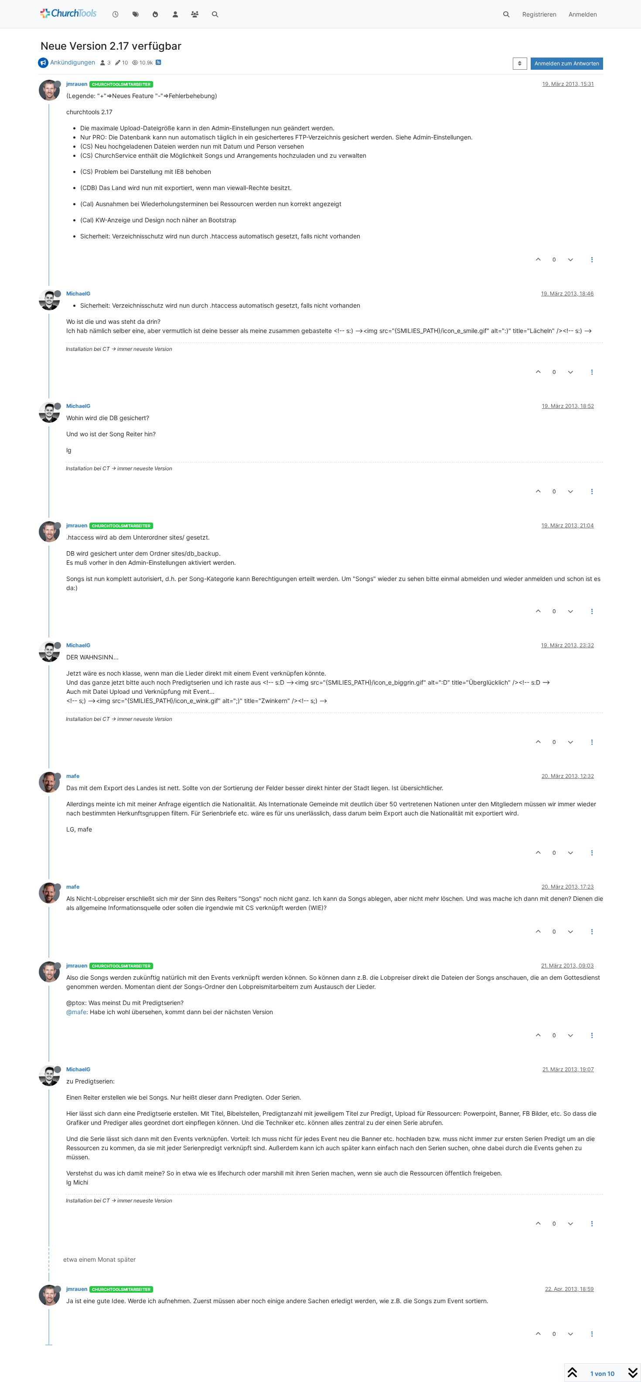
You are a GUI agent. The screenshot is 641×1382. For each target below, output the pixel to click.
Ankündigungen (72, 62)
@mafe (76, 1011)
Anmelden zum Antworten (567, 63)
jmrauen (77, 84)
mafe (72, 776)
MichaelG (78, 293)
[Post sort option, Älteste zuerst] (520, 64)
